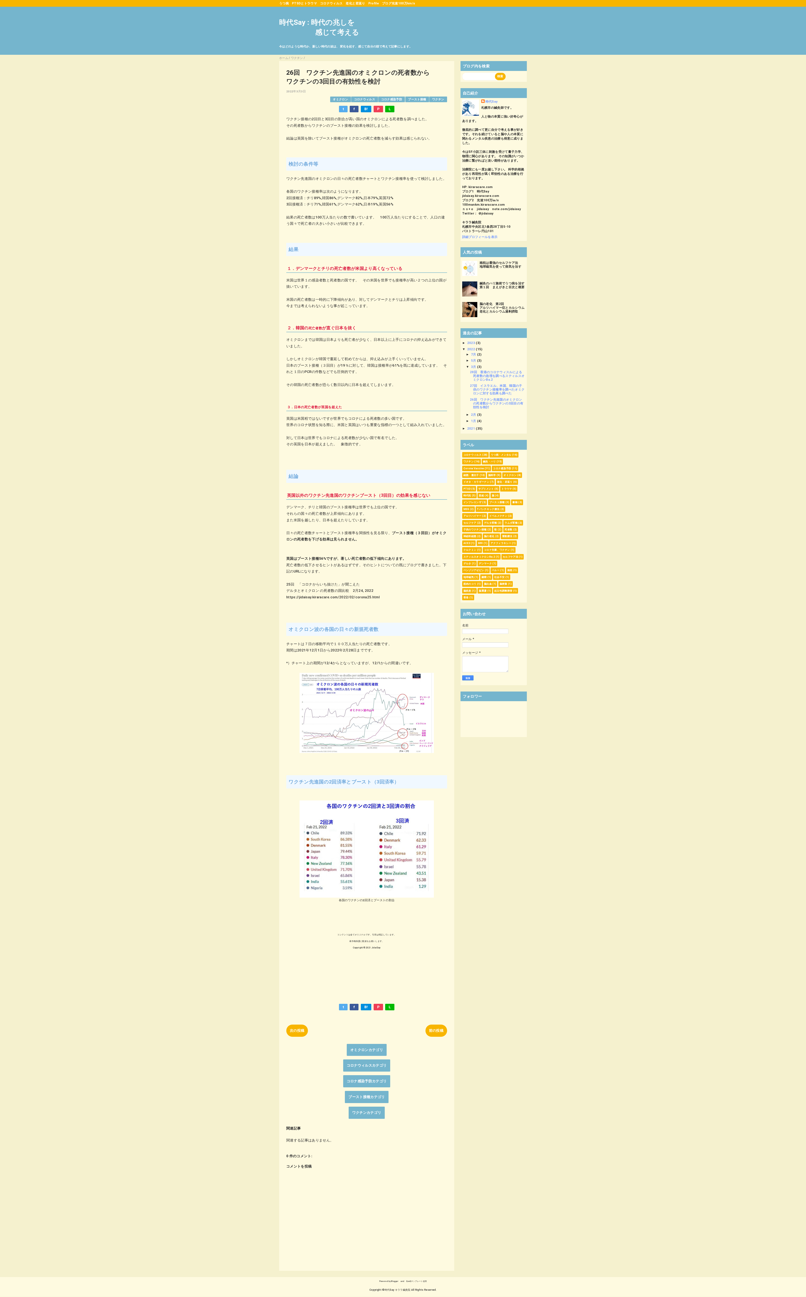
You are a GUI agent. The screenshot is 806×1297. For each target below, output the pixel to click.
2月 (474, 415)
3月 (474, 367)
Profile (373, 3)
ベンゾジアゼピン (473, 570)
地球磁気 (468, 577)
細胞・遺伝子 (471, 475)
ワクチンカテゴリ (366, 1112)
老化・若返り (505, 481)
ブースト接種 (417, 99)
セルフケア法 (510, 556)
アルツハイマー (472, 515)
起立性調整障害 (503, 590)
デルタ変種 (490, 522)
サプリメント (486, 488)
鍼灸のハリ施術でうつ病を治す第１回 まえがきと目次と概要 (502, 285)
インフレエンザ (472, 502)
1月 (474, 421)
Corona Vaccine (473, 468)
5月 (474, 360)
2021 (471, 428)
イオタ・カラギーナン (476, 481)
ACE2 (466, 543)
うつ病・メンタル (501, 454)
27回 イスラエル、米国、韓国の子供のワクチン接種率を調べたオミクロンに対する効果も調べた (497, 389)
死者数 (508, 529)
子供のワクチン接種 (475, 529)
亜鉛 (481, 495)
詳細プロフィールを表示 (480, 237)
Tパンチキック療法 (488, 509)
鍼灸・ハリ (489, 461)
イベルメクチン (498, 515)
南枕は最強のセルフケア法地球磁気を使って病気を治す (500, 264)
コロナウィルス (331, 3)
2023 (471, 343)
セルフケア (469, 522)
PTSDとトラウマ (304, 3)
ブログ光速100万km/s (398, 3)
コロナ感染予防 (391, 99)
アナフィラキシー (501, 543)
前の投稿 (436, 1030)
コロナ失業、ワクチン (497, 549)
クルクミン (469, 549)
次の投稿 (297, 1030)
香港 (466, 597)
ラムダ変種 (511, 522)
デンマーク (485, 563)
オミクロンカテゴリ (366, 1050)
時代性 (467, 495)
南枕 (510, 570)
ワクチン (438, 99)
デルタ (467, 563)
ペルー (496, 570)
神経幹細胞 (469, 536)
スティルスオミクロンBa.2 (479, 556)
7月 (474, 354)
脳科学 (492, 475)
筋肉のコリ (469, 583)
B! (366, 109)
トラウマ (506, 488)
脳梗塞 (503, 583)
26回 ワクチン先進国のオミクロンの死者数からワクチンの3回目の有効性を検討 (496, 403)
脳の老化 (489, 536)
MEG (466, 509)
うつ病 (284, 3)
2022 (471, 349)
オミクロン (340, 99)
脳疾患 (467, 590)
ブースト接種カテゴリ (366, 1097)
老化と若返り (355, 3)
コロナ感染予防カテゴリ (367, 1081)
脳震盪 (483, 590)
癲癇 (484, 577)
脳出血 (488, 583)
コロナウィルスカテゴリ (367, 1065)
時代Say (491, 101)
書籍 (515, 502)
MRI (480, 543)
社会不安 (499, 577)
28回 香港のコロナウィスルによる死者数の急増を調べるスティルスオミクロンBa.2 (497, 376)
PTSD (467, 488)
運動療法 (507, 536)
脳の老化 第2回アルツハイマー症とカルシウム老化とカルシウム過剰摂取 (502, 307)
